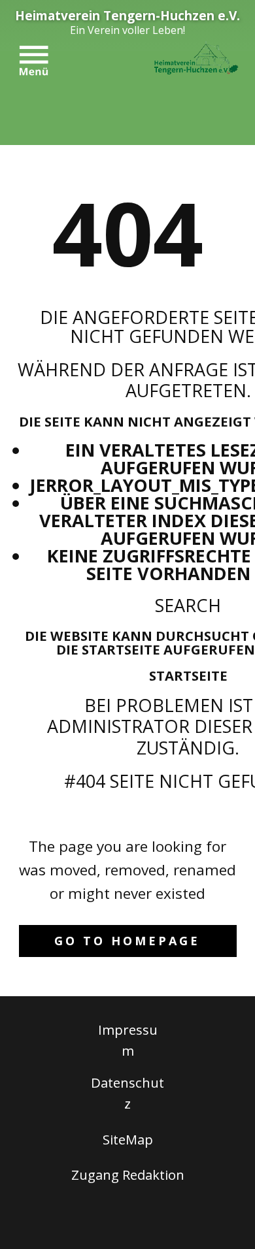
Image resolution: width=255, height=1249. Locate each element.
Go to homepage (127, 941)
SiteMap (128, 1139)
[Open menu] (34, 61)
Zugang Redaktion (127, 1174)
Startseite (188, 675)
